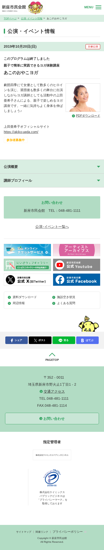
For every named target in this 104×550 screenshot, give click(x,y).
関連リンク (42, 531)
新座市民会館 (25, 7)
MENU (88, 7)
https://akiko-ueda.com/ (21, 132)
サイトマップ (23, 531)
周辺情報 (19, 303)
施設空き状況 (66, 297)
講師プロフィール (18, 180)
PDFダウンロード (88, 115)
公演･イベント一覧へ (52, 227)
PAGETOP (52, 359)
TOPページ (10, 18)
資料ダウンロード (25, 297)
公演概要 (11, 167)
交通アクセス (54, 391)
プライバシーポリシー (68, 531)
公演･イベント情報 (31, 18)
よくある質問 (66, 303)
